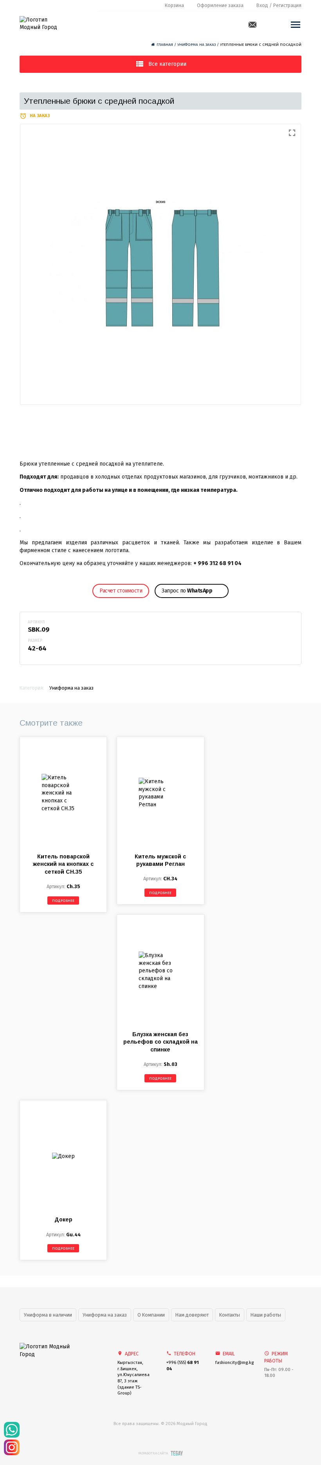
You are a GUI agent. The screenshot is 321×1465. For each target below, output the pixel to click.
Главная (165, 44)
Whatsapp (265, 24)
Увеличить (160, 264)
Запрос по (187, 590)
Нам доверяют (192, 1315)
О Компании (151, 1315)
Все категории (167, 64)
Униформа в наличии (48, 1315)
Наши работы (266, 1315)
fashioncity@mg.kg (233, 1362)
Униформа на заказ (196, 44)
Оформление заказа (220, 5)
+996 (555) (182, 1365)
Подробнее (63, 900)
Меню (295, 25)
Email (252, 24)
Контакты (229, 1315)
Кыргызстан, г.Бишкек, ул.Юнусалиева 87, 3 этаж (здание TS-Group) (133, 1378)
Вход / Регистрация (278, 5)
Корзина (174, 5)
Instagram (278, 24)
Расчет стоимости (120, 590)
